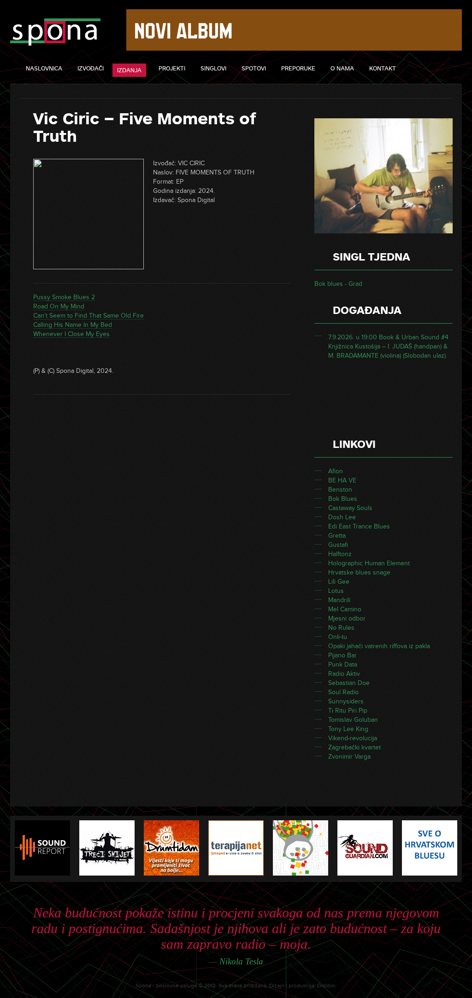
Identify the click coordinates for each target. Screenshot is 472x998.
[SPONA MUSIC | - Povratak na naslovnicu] (55, 32)
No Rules (341, 627)
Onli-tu (337, 636)
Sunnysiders (346, 701)
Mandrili (339, 600)
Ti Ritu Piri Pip (347, 710)
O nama (342, 68)
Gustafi (338, 544)
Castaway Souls (350, 508)
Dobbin (326, 986)
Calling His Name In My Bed (72, 324)
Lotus (336, 590)
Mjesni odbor (347, 618)
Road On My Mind (58, 306)
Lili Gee (338, 581)
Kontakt (382, 68)
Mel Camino (344, 609)
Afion (335, 471)
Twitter (423, 69)
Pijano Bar (342, 655)
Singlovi (213, 68)
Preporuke (298, 68)
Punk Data (342, 664)
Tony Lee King (348, 728)
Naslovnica (44, 68)
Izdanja (129, 70)
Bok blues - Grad (338, 283)
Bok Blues (342, 498)
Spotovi (254, 68)
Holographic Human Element (369, 563)
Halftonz (340, 554)
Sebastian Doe (349, 682)
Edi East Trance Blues (359, 526)
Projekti (172, 68)
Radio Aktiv (344, 673)
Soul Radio (343, 692)
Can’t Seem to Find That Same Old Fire (88, 315)
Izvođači (90, 68)
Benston (340, 489)
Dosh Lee (342, 517)
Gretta (337, 535)
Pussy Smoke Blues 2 (64, 297)
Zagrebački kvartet (354, 747)
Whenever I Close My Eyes (71, 334)
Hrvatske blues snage (359, 572)
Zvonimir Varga (349, 756)
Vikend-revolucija (352, 738)
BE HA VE (342, 480)
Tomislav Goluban (353, 719)
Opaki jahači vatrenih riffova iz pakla (379, 646)
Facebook (445, 69)
